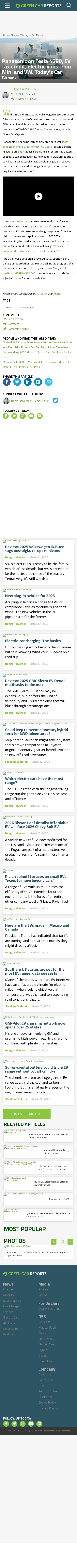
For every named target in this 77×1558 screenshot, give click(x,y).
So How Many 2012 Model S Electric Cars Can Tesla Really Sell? (37, 354)
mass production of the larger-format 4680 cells (36, 144)
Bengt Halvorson (23, 88)
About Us (44, 1374)
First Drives (46, 1339)
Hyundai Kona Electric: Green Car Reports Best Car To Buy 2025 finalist (48, 1214)
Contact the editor (18, 328)
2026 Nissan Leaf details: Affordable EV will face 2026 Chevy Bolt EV (37, 825)
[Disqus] (38, 480)
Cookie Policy (47, 1402)
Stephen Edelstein (16, 761)
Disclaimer (45, 1397)
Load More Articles (26, 1114)
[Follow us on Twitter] (14, 416)
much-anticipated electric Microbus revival (33, 248)
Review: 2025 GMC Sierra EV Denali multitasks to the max (35, 683)
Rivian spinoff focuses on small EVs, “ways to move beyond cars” (36, 878)
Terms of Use (47, 1391)
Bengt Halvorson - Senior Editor (30, 400)
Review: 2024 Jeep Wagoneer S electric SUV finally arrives (51, 1183)
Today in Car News (32, 35)
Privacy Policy (47, 1408)
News (15, 35)
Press (42, 1386)
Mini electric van (21, 221)
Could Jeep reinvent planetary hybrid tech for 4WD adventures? (36, 732)
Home (6, 35)
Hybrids (8, 1312)
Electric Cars (11, 1317)
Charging (9, 1289)
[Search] (69, 5)
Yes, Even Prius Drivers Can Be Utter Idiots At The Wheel (36, 347)
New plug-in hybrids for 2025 (30, 596)
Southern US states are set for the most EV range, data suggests (35, 971)
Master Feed (47, 1327)
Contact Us (46, 1380)
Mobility (8, 1295)
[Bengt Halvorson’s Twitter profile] (53, 400)
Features (9, 1334)
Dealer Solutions (49, 1308)
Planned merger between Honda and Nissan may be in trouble (53, 1167)
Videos (42, 1295)
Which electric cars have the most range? (34, 780)
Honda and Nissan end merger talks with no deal (56, 1151)
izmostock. (66, 1431)
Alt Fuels (9, 1323)
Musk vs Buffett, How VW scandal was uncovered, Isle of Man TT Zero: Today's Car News (36, 364)
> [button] (70, 1242)
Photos (43, 1289)
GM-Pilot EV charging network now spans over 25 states (35, 1025)
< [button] (54, 1242)
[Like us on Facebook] (6, 416)
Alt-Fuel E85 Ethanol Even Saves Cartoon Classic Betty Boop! (38, 342)
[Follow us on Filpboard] (40, 416)
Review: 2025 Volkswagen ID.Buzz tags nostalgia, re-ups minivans (34, 549)
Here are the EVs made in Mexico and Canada (37, 927)
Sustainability (12, 1300)
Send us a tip (15, 318)
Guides (42, 1355)
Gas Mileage (11, 1306)
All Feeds (44, 1322)
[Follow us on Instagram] (23, 416)
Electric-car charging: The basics (33, 641)
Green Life (45, 1361)
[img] (7, 382)
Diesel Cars (10, 1329)
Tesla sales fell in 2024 (59, 1199)
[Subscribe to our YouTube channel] (31, 416)
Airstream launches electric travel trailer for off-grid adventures (48, 1135)
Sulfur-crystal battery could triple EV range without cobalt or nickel (36, 1069)
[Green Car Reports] (38, 5)
